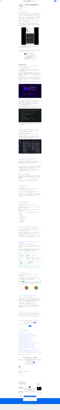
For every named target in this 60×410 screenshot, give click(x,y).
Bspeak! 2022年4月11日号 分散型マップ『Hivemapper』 (27, 344)
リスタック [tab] (22, 373)
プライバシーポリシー (28, 398)
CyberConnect (25, 14)
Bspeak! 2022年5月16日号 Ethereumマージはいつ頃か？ (27, 337)
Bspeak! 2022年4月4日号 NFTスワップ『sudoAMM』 (27, 346)
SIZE (19, 187)
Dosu (38, 123)
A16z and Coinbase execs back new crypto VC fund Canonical (28, 295)
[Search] (52, 1)
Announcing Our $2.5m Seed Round (24, 272)
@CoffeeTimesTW (24, 329)
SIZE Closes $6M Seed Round (24, 185)
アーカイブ (24, 354)
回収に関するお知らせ (35, 405)
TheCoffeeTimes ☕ (20, 8)
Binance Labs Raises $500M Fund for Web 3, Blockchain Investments (29, 312)
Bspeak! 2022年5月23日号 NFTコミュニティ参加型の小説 (27, 335)
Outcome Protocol (28, 159)
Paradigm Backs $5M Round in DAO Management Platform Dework (29, 129)
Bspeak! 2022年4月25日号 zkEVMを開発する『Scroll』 (27, 341)
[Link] (17, 64)
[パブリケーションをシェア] (53, 1)
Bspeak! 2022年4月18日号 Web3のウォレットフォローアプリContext (29, 343)
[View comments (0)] (21, 10)
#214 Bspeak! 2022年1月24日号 (22, 383)
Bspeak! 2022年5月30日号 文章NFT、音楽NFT (26, 333)
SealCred (32, 77)
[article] (30, 384)
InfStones (30, 228)
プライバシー (29, 405)
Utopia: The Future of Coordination (24, 201)
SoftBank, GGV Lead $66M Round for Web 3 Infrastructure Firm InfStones (30, 226)
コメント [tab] (20, 373)
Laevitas (37, 274)
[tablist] (21, 373)
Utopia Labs (20, 202)
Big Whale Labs (21, 67)
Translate (20, 3)
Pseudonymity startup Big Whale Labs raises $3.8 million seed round (29, 66)
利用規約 (30, 397)
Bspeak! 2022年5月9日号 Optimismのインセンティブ (27, 338)
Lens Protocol (20, 14)
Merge (25, 243)
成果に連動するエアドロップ (29, 161)
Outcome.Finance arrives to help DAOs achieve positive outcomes (28, 158)
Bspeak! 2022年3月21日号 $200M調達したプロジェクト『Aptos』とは (29, 350)
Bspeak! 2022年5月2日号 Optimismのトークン (26, 340)
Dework (20, 130)
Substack (26, 408)
